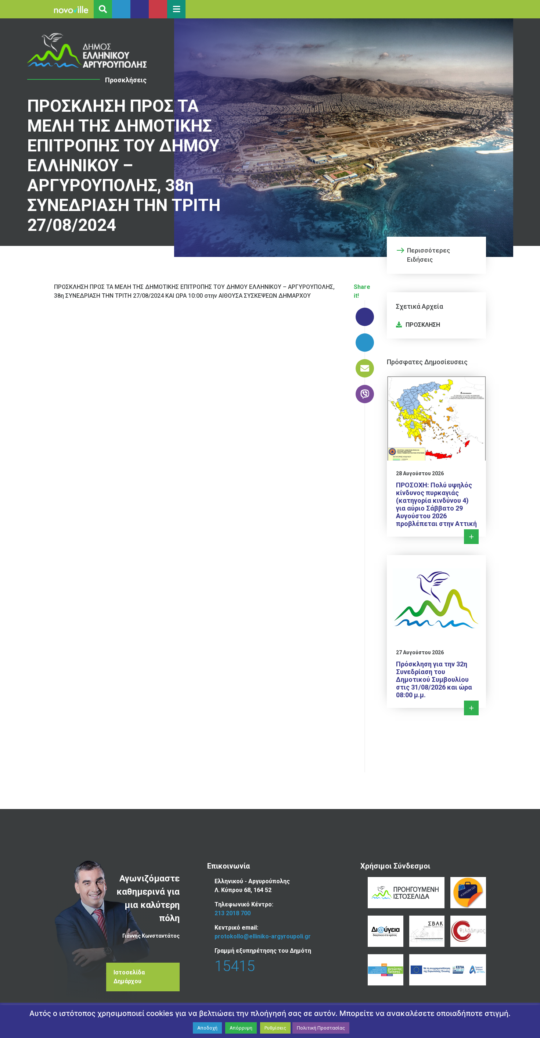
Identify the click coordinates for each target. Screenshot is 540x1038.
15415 (235, 966)
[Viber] (365, 390)
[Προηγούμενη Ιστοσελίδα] (406, 892)
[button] (176, 9)
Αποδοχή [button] (207, 1028)
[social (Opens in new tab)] (121, 9)
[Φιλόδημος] (468, 931)
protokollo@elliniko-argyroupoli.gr (263, 936)
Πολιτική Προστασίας (321, 1028)
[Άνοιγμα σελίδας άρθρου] (87, 50)
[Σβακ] (427, 931)
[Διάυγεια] (385, 931)
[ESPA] (447, 969)
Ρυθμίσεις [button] (275, 1028)
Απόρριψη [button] (241, 1028)
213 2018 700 (233, 913)
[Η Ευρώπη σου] (468, 892)
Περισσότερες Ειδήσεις (428, 255)
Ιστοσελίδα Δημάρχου (129, 977)
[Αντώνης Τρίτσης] (385, 969)
